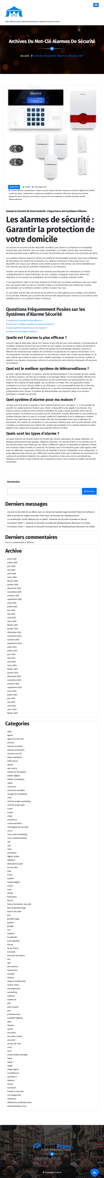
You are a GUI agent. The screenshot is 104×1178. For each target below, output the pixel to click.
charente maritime (16, 790)
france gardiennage (16, 908)
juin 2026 (11, 566)
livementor (12, 970)
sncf (9, 1051)
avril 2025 (11, 617)
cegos (10, 783)
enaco (10, 886)
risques (10, 1025)
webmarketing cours (17, 1106)
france (10, 900)
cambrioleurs (28, 193)
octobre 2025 (13, 595)
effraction (67, 193)
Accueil (24, 55)
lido (9, 963)
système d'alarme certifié (75, 196)
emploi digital (13, 882)
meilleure (11, 999)
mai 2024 (11, 658)
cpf (8, 841)
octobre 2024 (13, 639)
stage (9, 1065)
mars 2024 (12, 665)
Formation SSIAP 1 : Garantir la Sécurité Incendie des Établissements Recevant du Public (48, 523)
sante (10, 1029)
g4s (9, 915)
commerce (12, 819)
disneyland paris (15, 864)
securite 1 (11, 1040)
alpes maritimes (14, 757)
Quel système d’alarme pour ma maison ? (27, 328)
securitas (11, 1032)
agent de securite (15, 739)
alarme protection (16, 750)
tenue (10, 1084)
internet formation (16, 955)
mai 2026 (11, 570)
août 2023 (11, 691)
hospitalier (12, 937)
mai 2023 (11, 702)
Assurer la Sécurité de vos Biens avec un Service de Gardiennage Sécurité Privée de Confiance (51, 512)
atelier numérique (15, 779)
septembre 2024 (14, 643)
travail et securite (15, 1091)
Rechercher (13, 481)
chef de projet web (16, 805)
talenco (11, 1080)
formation (12, 897)
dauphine (12, 853)
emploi (10, 878)
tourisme (11, 1087)
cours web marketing (17, 834)
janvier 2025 (12, 628)
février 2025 (12, 625)
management (13, 988)
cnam (10, 808)
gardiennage (13, 919)
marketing (12, 992)
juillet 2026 (12, 562)
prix (9, 1010)
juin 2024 (11, 654)
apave (10, 764)
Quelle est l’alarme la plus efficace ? (25, 320)
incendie (11, 952)
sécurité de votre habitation (52, 196)
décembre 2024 (14, 632)
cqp (9, 845)
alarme (10, 742)
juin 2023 (11, 698)
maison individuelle (16, 981)
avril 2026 (11, 573)
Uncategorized (40, 187)
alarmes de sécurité (70, 190)
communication (14, 823)
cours (10, 830)
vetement (11, 1098)
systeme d (12, 1076)
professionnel (13, 1014)
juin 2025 (11, 610)
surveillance (13, 1073)
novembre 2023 (14, 680)
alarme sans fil (42, 190)
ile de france (13, 948)
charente (11, 786)
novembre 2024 (14, 636)
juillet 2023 (12, 695)
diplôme (11, 860)
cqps (9, 849)
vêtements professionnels (19, 1102)
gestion (10, 922)
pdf (8, 1003)
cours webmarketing (17, 838)
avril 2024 (11, 661)
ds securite (12, 867)
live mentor (12, 966)
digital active (13, 856)
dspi (9, 871)
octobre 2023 (13, 683)
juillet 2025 (12, 606)
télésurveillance (15, 199)
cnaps (10, 812)
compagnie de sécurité (17, 827)
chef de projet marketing (18, 801)
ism (8, 959)
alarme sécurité (55, 190)
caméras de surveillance (44, 193)
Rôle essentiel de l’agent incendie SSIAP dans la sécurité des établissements (43, 515)
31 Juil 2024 (14, 187)
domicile (58, 193)
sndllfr (27, 187)
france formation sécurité (19, 904)
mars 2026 (12, 577)
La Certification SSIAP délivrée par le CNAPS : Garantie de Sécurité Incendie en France (47, 519)
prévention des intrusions (19, 196)
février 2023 (12, 713)
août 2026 (12, 559)
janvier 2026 (12, 584)
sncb (9, 1047)
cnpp (9, 816)
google (10, 926)
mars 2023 (12, 709)
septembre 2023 (14, 687)
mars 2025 (12, 621)
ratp (9, 1021)
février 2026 (12, 581)
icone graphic (13, 941)
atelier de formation (16, 772)
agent (10, 735)
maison (10, 977)
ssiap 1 (10, 1062)
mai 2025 (11, 614)
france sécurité (14, 911)
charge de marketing (17, 794)
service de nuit (14, 1043)
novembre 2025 (14, 592)
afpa (9, 731)
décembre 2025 (14, 588)
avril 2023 (11, 706)
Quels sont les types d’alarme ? (23, 331)
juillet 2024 (12, 650)
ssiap (9, 1058)
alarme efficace (17, 190)
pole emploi (12, 1007)
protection (35, 196)
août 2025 (11, 603)
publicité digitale (15, 1018)
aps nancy (12, 768)
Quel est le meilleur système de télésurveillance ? (31, 324)
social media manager (17, 1054)
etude (10, 893)
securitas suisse (14, 1036)
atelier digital (13, 775)
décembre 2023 (14, 676)
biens (20, 193)
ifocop (10, 944)
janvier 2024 (12, 672)
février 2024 (12, 669)
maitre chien (13, 985)
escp (9, 889)
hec (9, 930)
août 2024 (12, 647)
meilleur (11, 996)
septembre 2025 (14, 599)
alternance (12, 761)
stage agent (13, 1069)
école (9, 875)
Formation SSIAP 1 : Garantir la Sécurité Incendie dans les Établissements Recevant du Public (51, 526)
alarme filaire (29, 190)
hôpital (10, 933)
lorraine (11, 974)
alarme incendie (14, 746)
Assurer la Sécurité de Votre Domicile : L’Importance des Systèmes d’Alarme (46, 211)
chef (9, 797)
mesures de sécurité (80, 193)
